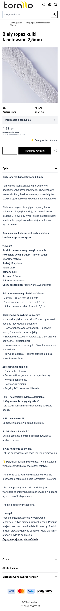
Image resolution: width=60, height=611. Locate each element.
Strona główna (16, 23)
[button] (30, 559)
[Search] (54, 14)
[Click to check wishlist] (44, 5)
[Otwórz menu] (5, 24)
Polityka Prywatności (30, 606)
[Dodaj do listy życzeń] (56, 150)
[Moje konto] (50, 5)
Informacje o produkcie (18, 119)
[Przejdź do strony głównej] (20, 5)
